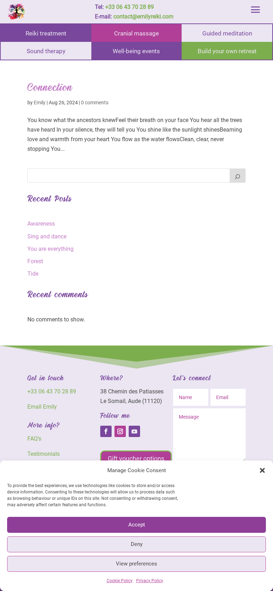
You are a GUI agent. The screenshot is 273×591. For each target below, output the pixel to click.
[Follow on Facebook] (106, 431)
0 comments (94, 102)
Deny (137, 544)
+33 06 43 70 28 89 (129, 7)
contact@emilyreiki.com (143, 16)
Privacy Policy (149, 580)
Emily (40, 102)
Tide (32, 273)
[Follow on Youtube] (134, 431)
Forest (35, 261)
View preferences (136, 563)
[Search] (238, 176)
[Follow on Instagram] (120, 431)
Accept (136, 524)
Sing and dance (46, 236)
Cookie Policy (120, 580)
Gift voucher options (136, 458)
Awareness (41, 223)
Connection (50, 87)
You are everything (50, 248)
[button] (262, 470)
